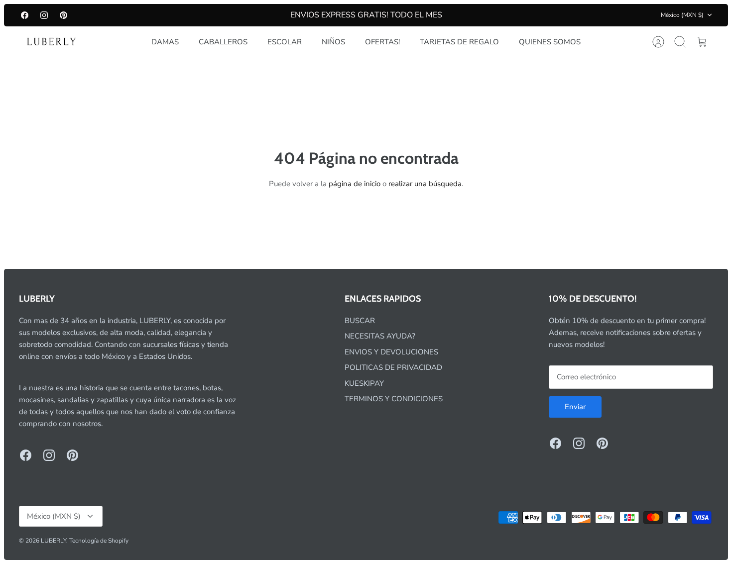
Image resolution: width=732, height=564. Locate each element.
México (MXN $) (682, 15)
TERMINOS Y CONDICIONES (394, 399)
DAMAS (165, 42)
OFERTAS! (382, 42)
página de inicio (354, 184)
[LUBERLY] (51, 41)
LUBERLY (53, 541)
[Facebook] (24, 15)
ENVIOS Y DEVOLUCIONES (391, 352)
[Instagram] (44, 15)
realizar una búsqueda (425, 184)
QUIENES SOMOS (550, 42)
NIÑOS (333, 42)
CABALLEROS (223, 42)
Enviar (575, 407)
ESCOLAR (284, 42)
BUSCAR (360, 321)
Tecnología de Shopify (98, 541)
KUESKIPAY (364, 383)
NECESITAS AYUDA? (380, 336)
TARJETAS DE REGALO (459, 42)
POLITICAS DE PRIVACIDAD (393, 367)
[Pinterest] (63, 15)
